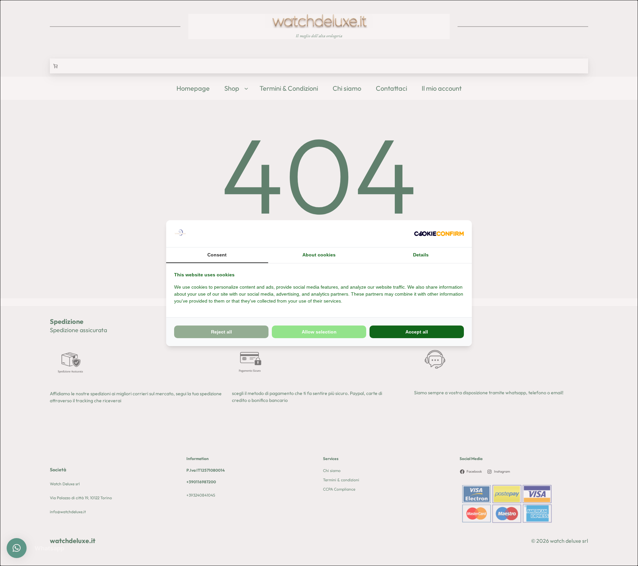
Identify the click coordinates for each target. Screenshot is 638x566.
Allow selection (319, 331)
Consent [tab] (217, 254)
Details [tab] (421, 254)
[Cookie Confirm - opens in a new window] (439, 233)
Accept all (416, 331)
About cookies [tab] (319, 254)
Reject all (221, 331)
